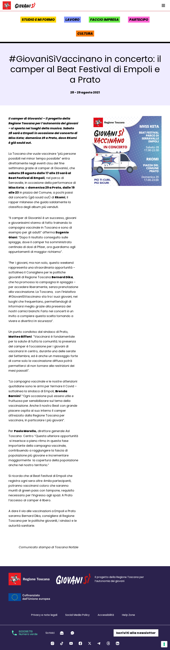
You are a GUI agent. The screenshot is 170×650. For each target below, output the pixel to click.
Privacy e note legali (44, 615)
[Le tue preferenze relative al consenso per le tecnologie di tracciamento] (164, 644)
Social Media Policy (77, 615)
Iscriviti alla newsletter (136, 633)
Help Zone (128, 615)
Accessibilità (106, 615)
